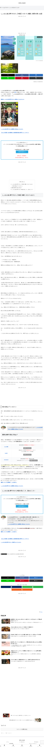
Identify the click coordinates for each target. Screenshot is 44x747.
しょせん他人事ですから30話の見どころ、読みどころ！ (22, 189)
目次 (20, 181)
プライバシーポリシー (33, 743)
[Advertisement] (22, 85)
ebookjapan (6, 459)
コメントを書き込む (22, 729)
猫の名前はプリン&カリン (18, 185)
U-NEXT (6, 453)
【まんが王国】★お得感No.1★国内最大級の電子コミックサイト (15, 132)
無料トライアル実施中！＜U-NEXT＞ (9, 482)
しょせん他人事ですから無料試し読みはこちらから (12, 129)
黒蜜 (15, 92)
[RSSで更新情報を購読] (22, 590)
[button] (36, 78)
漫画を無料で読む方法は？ (17, 187)
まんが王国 (6, 446)
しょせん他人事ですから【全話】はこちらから (11, 542)
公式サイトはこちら (27, 448)
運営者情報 (11, 743)
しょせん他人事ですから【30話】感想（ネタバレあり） (22, 184)
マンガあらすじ (22, 741)
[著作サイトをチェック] (11, 587)
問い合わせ (36, 741)
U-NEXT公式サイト (22, 151)
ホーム (7, 741)
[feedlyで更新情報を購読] (32, 587)
